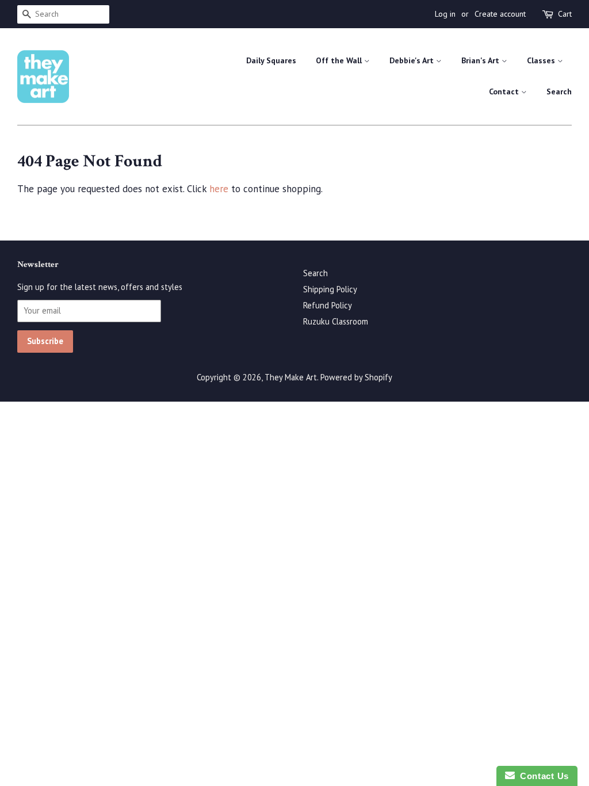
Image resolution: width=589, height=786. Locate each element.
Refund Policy (327, 305)
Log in (445, 14)
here (218, 188)
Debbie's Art (412, 60)
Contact (505, 91)
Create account (500, 14)
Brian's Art (481, 60)
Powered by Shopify (356, 377)
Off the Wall (340, 60)
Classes (542, 60)
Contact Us (542, 776)
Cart (565, 14)
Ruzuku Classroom (335, 321)
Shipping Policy (330, 289)
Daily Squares (271, 60)
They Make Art (291, 377)
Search (559, 91)
